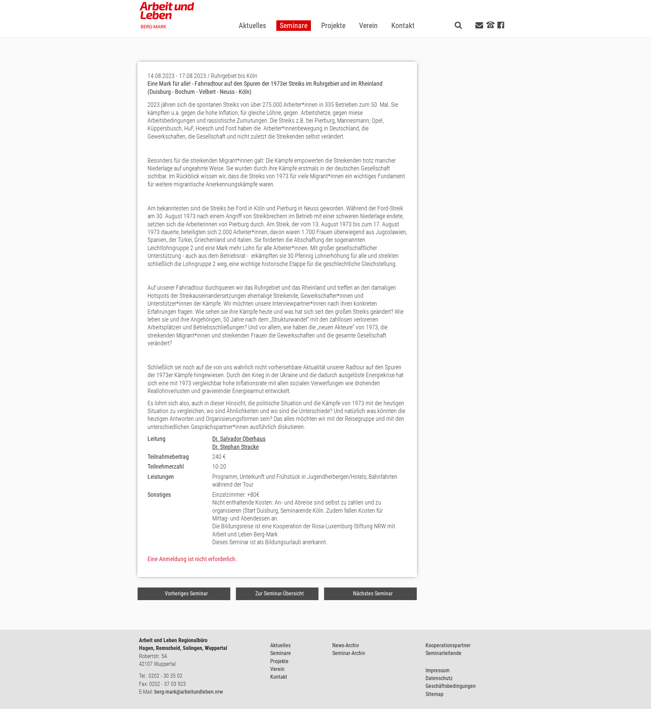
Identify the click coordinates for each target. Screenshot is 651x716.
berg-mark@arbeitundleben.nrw (188, 692)
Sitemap (434, 694)
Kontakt (278, 677)
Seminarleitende (443, 653)
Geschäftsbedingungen (451, 686)
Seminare (280, 653)
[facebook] (500, 25)
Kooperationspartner (448, 645)
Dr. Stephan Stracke (235, 446)
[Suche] (458, 25)
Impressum (438, 670)
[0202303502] (490, 24)
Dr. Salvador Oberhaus (238, 438)
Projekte (279, 661)
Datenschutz (439, 678)
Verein (277, 669)
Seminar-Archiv (348, 653)
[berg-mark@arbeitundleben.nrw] (480, 25)
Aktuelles (280, 645)
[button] (293, 14)
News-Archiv (345, 645)
